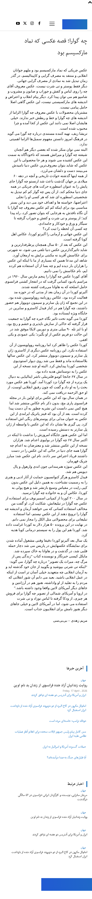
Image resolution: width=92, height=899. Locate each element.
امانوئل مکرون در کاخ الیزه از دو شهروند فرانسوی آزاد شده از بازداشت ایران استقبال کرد (48, 708)
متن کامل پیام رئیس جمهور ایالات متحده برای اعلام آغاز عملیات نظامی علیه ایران (50, 733)
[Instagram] (32, 24)
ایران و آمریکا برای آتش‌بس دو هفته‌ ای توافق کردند (58, 695)
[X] (25, 24)
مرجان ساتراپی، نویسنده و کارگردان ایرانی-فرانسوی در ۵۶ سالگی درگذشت (52, 797)
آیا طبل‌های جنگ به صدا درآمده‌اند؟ (66, 757)
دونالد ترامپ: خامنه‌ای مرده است (67, 720)
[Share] (25, 895)
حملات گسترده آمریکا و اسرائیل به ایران (64, 746)
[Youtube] (17, 24)
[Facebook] (39, 24)
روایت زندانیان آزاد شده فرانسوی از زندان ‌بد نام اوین (59, 816)
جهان (83, 790)
